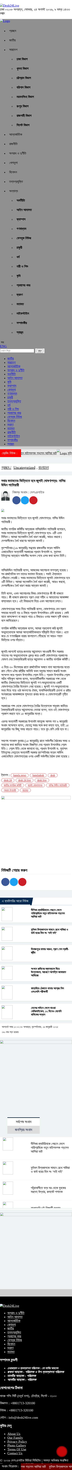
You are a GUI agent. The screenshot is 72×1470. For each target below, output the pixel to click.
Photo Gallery (16, 1445)
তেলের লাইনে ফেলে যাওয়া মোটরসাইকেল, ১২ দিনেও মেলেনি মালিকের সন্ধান (46, 1011)
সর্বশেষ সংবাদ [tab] (23, 1122)
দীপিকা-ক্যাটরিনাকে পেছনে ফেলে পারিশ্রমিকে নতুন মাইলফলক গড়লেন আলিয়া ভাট (48, 913)
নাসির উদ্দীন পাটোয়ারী (58, 785)
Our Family (15, 1438)
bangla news (19, 775)
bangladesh (38, 775)
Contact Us (14, 1453)
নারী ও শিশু (22, 266)
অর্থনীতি (21, 200)
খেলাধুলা (13, 163)
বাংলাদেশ (43, 467)
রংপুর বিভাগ (23, 106)
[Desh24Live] (9, 5)
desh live (42, 780)
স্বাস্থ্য (20, 332)
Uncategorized (24, 467)
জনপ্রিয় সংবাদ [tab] (23, 1130)
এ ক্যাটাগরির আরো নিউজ (15, 901)
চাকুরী (19, 247)
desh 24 (8, 780)
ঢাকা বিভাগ (22, 59)
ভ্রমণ (20, 295)
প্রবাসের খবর (23, 285)
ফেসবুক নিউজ (24, 238)
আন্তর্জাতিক (15, 134)
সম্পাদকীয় (22, 323)
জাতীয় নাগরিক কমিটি (12, 785)
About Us (13, 1434)
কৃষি (18, 276)
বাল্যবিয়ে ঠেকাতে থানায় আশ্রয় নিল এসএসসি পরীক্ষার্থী (47, 990)
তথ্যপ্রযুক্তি (16, 181)
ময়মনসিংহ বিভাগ (25, 97)
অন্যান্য (13, 191)
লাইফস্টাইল (23, 313)
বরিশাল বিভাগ (23, 87)
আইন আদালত (24, 210)
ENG (3, 346)
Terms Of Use (16, 1449)
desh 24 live (24, 780)
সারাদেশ (13, 50)
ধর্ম (18, 257)
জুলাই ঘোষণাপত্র (35, 785)
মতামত (20, 304)
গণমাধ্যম (21, 229)
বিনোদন (13, 172)
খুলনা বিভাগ (23, 68)
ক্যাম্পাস (21, 219)
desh (52, 775)
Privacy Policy (17, 1441)
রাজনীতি (13, 144)
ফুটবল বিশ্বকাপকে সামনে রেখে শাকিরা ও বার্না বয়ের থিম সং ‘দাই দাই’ (49, 931)
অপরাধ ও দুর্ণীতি (17, 153)
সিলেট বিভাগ (23, 125)
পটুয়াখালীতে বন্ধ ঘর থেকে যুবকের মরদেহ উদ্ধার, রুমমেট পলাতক (48, 1190)
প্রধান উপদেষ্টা (10, 790)
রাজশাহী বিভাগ (24, 115)
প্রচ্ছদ (12, 31)
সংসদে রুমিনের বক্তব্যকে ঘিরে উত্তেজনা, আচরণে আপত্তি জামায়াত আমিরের (48, 972)
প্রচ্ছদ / (6, 467)
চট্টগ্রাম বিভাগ (24, 78)
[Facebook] (16, 500)
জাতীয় (12, 40)
